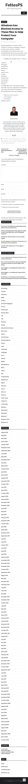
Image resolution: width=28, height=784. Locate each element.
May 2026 (3, 435)
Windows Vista (5, 419)
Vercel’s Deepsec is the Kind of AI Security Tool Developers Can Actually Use (14, 242)
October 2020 (5, 493)
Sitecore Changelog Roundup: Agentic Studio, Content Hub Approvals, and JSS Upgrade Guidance (13, 232)
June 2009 (4, 712)
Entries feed (4, 766)
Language (4, 352)
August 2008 (4, 727)
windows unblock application (8, 143)
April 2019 (3, 514)
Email (2, 189)
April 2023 (4, 472)
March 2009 (4, 718)
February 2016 (5, 557)
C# (2, 316)
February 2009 (5, 721)
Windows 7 (4, 416)
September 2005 (5, 734)
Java (2, 346)
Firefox (3, 334)
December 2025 (5, 447)
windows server (21, 141)
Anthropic (4, 294)
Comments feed (5, 769)
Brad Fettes (13, 42)
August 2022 (4, 478)
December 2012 (5, 597)
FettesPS (14, 5)
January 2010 (4, 691)
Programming (5, 376)
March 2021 (4, 490)
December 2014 (5, 563)
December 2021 (5, 481)
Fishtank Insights (5, 750)
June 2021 (3, 487)
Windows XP (4, 422)
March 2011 (4, 651)
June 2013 (3, 590)
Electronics (4, 331)
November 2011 (5, 627)
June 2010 (3, 676)
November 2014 (5, 566)
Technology (4, 404)
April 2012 (3, 612)
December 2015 (5, 560)
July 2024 (3, 463)
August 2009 (4, 706)
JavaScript (4, 349)
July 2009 (3, 709)
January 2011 (4, 657)
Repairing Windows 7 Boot (6, 150)
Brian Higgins (4, 268)
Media (3, 361)
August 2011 (4, 636)
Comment (4, 164)
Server (3, 389)
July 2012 (3, 606)
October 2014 (5, 569)
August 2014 (4, 575)
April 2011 (3, 648)
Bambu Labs (4, 309)
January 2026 (5, 444)
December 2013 (5, 584)
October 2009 (5, 700)
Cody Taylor (4, 749)
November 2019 (5, 505)
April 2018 (3, 527)
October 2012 (5, 603)
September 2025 (5, 450)
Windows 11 (4, 413)
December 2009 (5, 694)
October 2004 (5, 740)
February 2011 (4, 654)
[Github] (15, 135)
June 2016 (3, 548)
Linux (2, 355)
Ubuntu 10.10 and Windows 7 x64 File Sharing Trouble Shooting (21, 151)
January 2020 (5, 499)
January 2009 (5, 724)
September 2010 (5, 670)
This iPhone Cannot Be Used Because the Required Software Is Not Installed (14, 277)
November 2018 (5, 520)
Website (3, 193)
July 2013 (3, 587)
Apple (2, 297)
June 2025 (4, 453)
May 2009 (3, 715)
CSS (2, 319)
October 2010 (5, 667)
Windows (4, 21)
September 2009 (5, 703)
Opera (3, 370)
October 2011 (4, 630)
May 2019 (3, 511)
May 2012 (3, 609)
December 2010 (5, 660)
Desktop (3, 322)
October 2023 (5, 469)
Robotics (3, 386)
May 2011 (3, 645)
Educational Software (7, 328)
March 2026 (4, 441)
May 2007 (3, 731)
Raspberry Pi (4, 379)
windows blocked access (14, 138)
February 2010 (5, 688)
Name (3, 184)
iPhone (3, 343)
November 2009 (5, 697)
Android (3, 291)
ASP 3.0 (3, 306)
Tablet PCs (4, 401)
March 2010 (4, 685)
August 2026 (4, 432)
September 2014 (5, 572)
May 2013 (3, 593)
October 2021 (5, 484)
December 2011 (5, 624)
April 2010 (3, 682)
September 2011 (5, 633)
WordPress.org (5, 772)
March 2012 (4, 615)
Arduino (3, 300)
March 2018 (4, 530)
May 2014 (3, 578)
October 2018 (5, 523)
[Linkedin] (13, 135)
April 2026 (4, 438)
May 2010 (3, 679)
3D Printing (4, 288)
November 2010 (5, 664)
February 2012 (5, 618)
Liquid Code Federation (7, 752)
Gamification (5, 337)
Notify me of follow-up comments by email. (13, 204)
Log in (2, 763)
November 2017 (5, 533)
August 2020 (4, 496)
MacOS (3, 358)
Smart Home (4, 398)
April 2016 (3, 554)
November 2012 (5, 600)
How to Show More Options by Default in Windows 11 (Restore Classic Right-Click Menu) (13, 263)
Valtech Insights (5, 753)
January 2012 (4, 621)
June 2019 (3, 508)
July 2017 (3, 539)
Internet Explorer (5, 340)
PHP (2, 373)
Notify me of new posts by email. (10, 207)
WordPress (22, 781)
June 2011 (3, 642)
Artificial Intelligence (7, 303)
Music (2, 367)
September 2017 (5, 536)
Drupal (3, 325)
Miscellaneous (5, 364)
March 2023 (4, 475)
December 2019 (5, 502)
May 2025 (3, 456)
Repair (3, 383)
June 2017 (3, 542)
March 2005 (4, 737)
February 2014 (5, 581)
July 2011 (3, 639)
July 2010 (3, 673)
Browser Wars (5, 313)
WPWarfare (10, 781)
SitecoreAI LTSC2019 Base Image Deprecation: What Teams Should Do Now (13, 227)
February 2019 (5, 517)
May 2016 (3, 551)
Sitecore (3, 392)
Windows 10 (4, 410)
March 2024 (4, 466)
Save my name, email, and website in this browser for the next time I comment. (13, 200)
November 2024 (5, 460)
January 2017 (4, 545)
